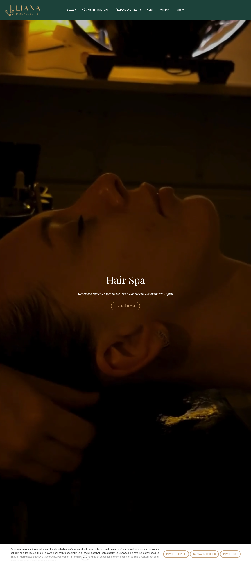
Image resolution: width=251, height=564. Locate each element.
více (85, 557)
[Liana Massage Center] (23, 9)
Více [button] (179, 9)
